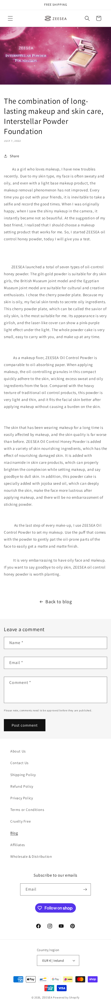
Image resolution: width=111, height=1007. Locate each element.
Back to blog (58, 602)
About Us (18, 751)
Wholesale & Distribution (31, 856)
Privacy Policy (21, 798)
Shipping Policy (23, 774)
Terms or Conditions (27, 809)
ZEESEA (47, 997)
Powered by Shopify (66, 997)
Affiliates (17, 844)
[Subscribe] (85, 889)
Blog (14, 833)
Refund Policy (21, 786)
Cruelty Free (20, 821)
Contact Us (19, 762)
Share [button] (14, 156)
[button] (10, 18)
